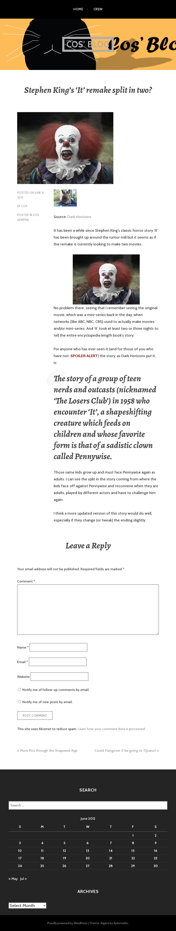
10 (20, 851)
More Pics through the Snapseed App (48, 750)
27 (87, 866)
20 (88, 858)
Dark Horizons (79, 216)
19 (64, 858)
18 (42, 858)
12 (64, 851)
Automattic (121, 923)
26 (64, 866)
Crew (98, 9)
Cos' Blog (88, 44)
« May (13, 879)
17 (19, 858)
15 (133, 851)
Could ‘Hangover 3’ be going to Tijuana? (125, 750)
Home (78, 9)
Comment (26, 581)
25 (42, 866)
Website (23, 676)
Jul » (23, 879)
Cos (24, 206)
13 (87, 851)
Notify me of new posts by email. (47, 702)
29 (133, 866)
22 (133, 858)
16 (155, 851)
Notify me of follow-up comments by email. (55, 690)
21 (110, 858)
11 (42, 851)
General (23, 219)
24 (20, 866)
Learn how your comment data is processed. (112, 729)
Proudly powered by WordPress (67, 923)
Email (22, 662)
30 (156, 866)
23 (155, 858)
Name (23, 647)
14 (110, 851)
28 (111, 866)
